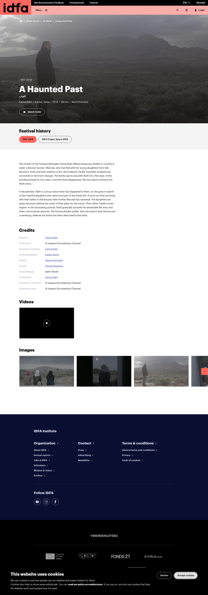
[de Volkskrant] (153, 556)
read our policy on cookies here (85, 584)
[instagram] (46, 501)
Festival (94, 3)
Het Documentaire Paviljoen (49, 3)
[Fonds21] (120, 556)
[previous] (3, 371)
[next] (204, 371)
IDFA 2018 (27, 139)
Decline (164, 575)
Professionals (77, 3)
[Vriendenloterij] (104, 536)
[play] (46, 323)
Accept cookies (185, 575)
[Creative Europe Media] (55, 556)
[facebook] (55, 501)
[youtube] (37, 501)
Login (202, 10)
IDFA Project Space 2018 (55, 139)
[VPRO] (88, 556)
